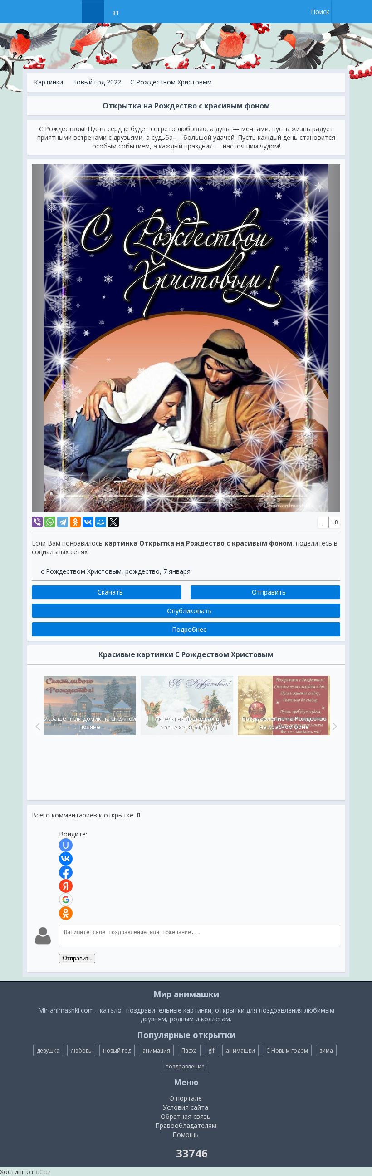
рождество (142, 571)
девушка (48, 1050)
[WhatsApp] (49, 522)
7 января (177, 571)
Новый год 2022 (96, 82)
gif (211, 1050)
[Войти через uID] (66, 845)
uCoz (43, 1171)
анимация (156, 1050)
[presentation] (37, 726)
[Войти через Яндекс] (66, 886)
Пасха (189, 1050)
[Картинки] (93, 11)
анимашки (240, 1050)
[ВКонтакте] (88, 522)
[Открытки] (70, 11)
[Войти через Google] (66, 899)
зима (326, 1050)
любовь (81, 1050)
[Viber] (37, 522)
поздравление (185, 1066)
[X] (113, 522)
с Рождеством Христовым (81, 571)
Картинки (48, 82)
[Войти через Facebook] (66, 872)
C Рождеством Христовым (171, 82)
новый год (117, 1050)
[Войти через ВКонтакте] (66, 859)
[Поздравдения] (138, 11)
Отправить (77, 958)
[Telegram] (62, 522)
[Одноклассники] (75, 522)
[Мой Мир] (100, 522)
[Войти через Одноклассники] (66, 913)
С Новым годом (287, 1050)
